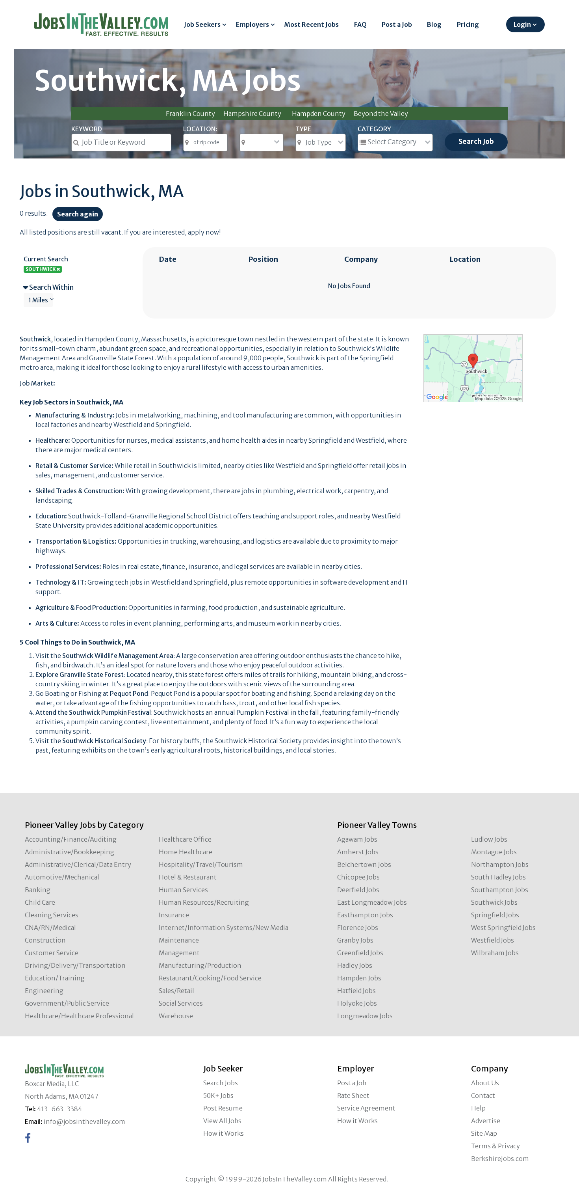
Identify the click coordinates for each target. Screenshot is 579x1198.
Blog (434, 24)
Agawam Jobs (357, 839)
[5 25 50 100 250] (261, 142)
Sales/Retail (176, 991)
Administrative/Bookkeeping (69, 852)
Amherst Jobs (358, 852)
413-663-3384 (59, 1109)
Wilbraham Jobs (495, 953)
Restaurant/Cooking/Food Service (210, 978)
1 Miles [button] (38, 300)
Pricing (468, 24)
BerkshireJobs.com (500, 1159)
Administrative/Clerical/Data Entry (78, 864)
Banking (37, 890)
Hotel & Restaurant (188, 877)
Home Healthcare (185, 852)
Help (478, 1108)
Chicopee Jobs (358, 877)
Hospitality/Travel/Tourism (201, 864)
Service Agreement (366, 1108)
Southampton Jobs (499, 890)
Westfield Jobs (492, 940)
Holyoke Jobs (357, 1003)
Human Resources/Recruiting (204, 902)
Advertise (485, 1121)
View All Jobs (222, 1121)
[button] (49, 287)
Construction (45, 940)
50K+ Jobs (218, 1095)
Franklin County (190, 113)
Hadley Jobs (354, 965)
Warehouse (176, 1016)
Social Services (181, 1003)
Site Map (484, 1133)
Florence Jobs (357, 928)
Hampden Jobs (359, 978)
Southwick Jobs (494, 902)
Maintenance (179, 940)
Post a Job (397, 24)
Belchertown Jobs (364, 864)
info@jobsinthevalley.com (84, 1121)
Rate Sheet (353, 1095)
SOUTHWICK (41, 269)
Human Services (183, 890)
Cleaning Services (51, 915)
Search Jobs (220, 1083)
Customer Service (51, 953)
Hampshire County (252, 113)
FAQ (360, 24)
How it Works (223, 1133)
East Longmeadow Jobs (372, 902)
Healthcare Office (185, 839)
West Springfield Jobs (503, 928)
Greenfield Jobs (360, 953)
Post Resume (223, 1108)
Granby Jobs (355, 940)
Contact (483, 1095)
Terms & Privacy (495, 1146)
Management (179, 953)
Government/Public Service (67, 1003)
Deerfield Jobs (358, 890)
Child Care (40, 902)
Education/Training (55, 978)
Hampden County (318, 113)
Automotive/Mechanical (62, 877)
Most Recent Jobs (311, 24)
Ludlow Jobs (489, 839)
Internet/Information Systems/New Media (223, 928)
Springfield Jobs (495, 915)
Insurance (174, 915)
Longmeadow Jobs (365, 1016)
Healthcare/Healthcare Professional (79, 1016)
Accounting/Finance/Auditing (71, 839)
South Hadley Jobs (498, 877)
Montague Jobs (494, 852)
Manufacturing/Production (200, 965)
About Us (485, 1083)
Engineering (44, 991)
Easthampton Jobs (365, 915)
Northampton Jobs (500, 864)
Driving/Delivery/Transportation (75, 965)
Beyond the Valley (381, 113)
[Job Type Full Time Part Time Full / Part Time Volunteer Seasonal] (320, 142)
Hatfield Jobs (356, 991)
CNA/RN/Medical (50, 928)
